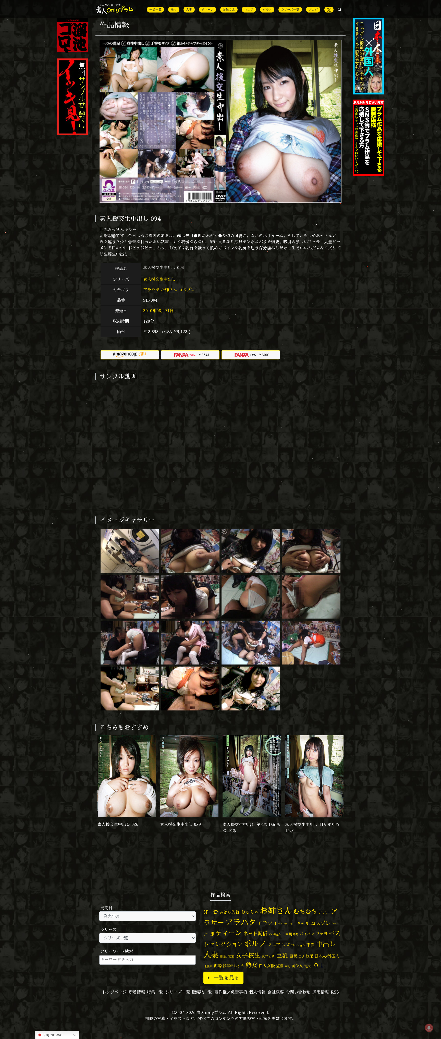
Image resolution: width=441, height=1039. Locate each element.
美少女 (297, 966)
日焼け (208, 966)
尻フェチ (268, 956)
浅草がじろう (233, 965)
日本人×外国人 (326, 956)
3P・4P (210, 912)
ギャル (303, 923)
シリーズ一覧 (290, 9)
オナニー (289, 924)
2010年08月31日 (158, 310)
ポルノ (267, 9)
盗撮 (279, 966)
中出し (326, 943)
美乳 (287, 966)
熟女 (174, 9)
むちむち (305, 911)
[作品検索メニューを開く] (339, 9)
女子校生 (248, 955)
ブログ (313, 9)
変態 (231, 956)
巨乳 (282, 955)
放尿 (309, 956)
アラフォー (270, 923)
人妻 (189, 9)
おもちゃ (249, 912)
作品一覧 (155, 9)
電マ (308, 966)
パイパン (307, 934)
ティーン (207, 9)
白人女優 (267, 966)
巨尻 (293, 956)
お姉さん (229, 9)
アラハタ (151, 290)
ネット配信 (255, 933)
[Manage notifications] (429, 1028)
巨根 (301, 956)
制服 (223, 956)
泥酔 (218, 966)
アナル (324, 912)
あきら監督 (229, 912)
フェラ (321, 934)
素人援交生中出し (160, 279)
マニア (248, 9)
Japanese (52, 1034)
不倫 (311, 945)
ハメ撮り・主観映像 (284, 934)
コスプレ (186, 290)
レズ (286, 945)
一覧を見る (226, 977)
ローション (298, 945)
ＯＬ (319, 965)
